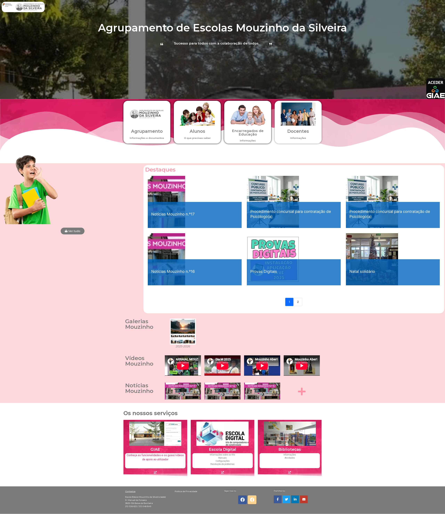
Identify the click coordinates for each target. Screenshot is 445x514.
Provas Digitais (263, 271)
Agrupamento (147, 131)
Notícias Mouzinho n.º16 (173, 271)
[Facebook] (242, 499)
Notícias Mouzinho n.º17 (173, 214)
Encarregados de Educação (248, 132)
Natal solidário (362, 271)
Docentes (298, 131)
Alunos (197, 131)
